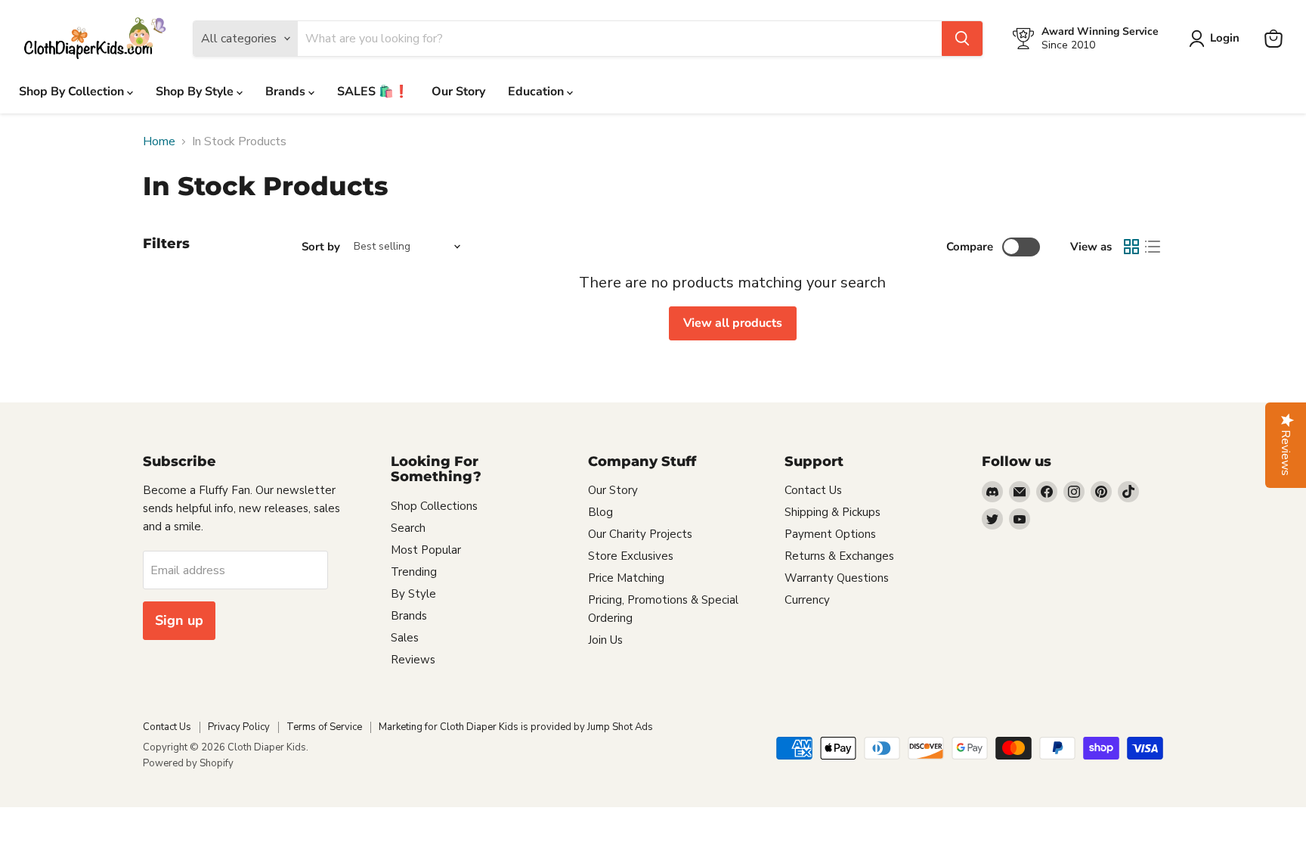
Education (537, 91)
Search (408, 528)
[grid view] (1131, 246)
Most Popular (426, 550)
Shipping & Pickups (832, 512)
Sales (405, 637)
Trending (414, 571)
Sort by (321, 247)
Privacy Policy (239, 727)
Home (159, 141)
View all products (732, 323)
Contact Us (813, 490)
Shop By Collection (73, 91)
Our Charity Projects (640, 534)
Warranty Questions (837, 578)
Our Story (458, 91)
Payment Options (830, 534)
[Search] (962, 38)
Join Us (605, 640)
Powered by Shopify (188, 763)
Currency (807, 599)
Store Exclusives (630, 556)
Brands (286, 91)
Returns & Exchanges (839, 556)
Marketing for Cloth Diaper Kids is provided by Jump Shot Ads (516, 727)
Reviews (413, 659)
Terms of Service (324, 727)
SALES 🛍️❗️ (373, 91)
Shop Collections (434, 506)
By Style (413, 593)
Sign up (179, 620)
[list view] (1152, 246)
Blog (600, 512)
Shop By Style (196, 91)
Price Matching (626, 578)
